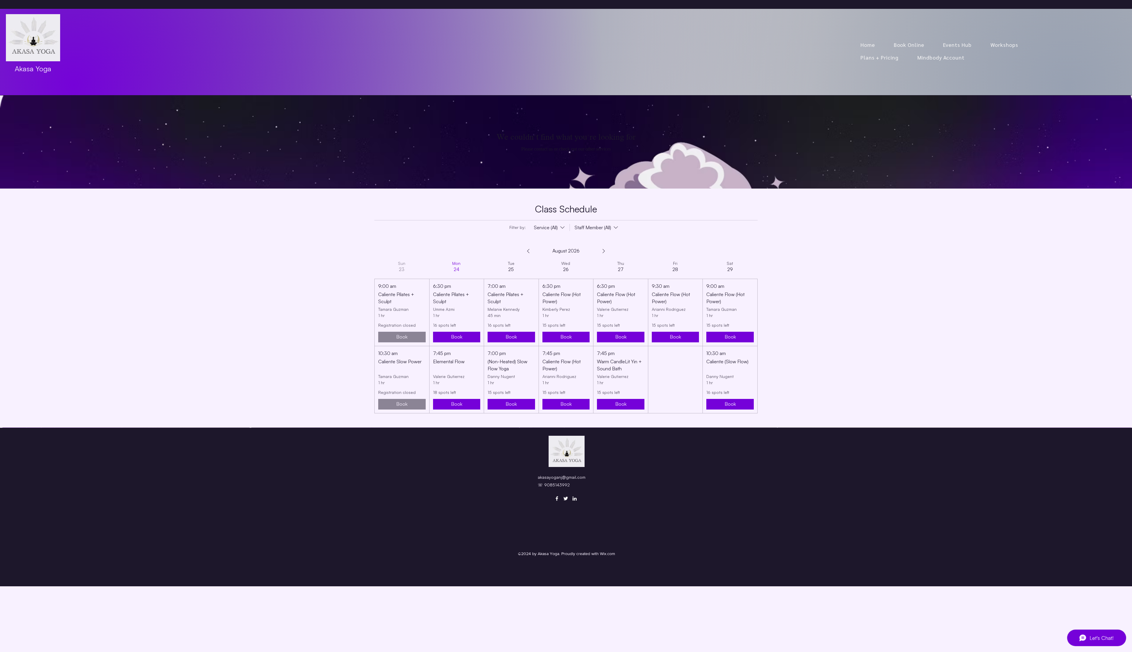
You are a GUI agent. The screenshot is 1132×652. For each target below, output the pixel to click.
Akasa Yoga (33, 68)
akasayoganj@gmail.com (561, 477)
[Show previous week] (528, 251)
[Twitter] (566, 498)
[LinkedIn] (574, 498)
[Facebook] (557, 498)
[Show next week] (603, 251)
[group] (401, 336)
